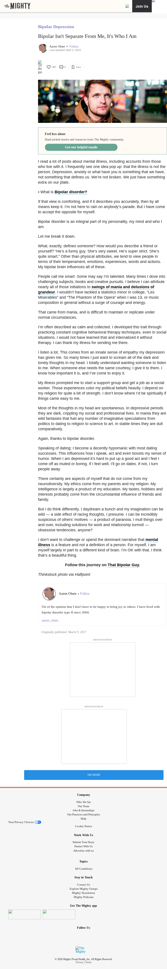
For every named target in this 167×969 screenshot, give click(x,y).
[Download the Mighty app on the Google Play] (59, 914)
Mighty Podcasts (84, 897)
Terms (88, 962)
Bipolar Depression (56, 26)
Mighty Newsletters (83, 892)
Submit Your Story (83, 842)
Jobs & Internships (83, 810)
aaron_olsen (50, 620)
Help (83, 818)
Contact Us (83, 884)
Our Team (83, 806)
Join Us (142, 6)
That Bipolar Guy (123, 565)
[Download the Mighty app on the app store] (24, 914)
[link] (17, 6)
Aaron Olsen (57, 46)
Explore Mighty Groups (84, 888)
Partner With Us (83, 846)
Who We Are (83, 802)
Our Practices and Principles (83, 814)
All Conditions (83, 868)
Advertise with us (83, 850)
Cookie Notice (83, 826)
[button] (73, 46)
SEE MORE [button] (93, 774)
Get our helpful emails (81, 147)
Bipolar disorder (70, 192)
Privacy (80, 962)
